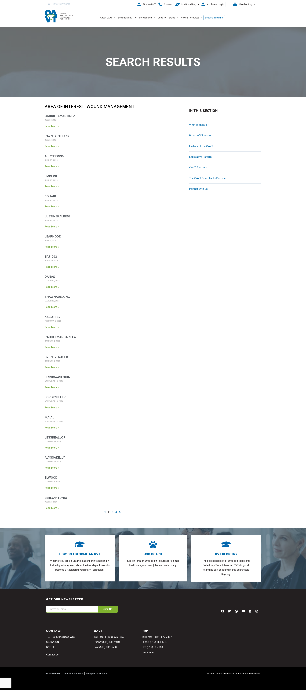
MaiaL (49, 417)
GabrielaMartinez (60, 116)
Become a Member (214, 17)
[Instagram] (257, 611)
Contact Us (52, 654)
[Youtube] (243, 611)
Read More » (52, 126)
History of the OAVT (201, 146)
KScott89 (52, 317)
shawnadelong (57, 297)
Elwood (51, 477)
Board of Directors (200, 135)
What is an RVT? (198, 124)
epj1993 (51, 256)
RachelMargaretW (60, 337)
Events (171, 17)
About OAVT (106, 17)
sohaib (50, 196)
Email (49, 603)
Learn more (148, 652)
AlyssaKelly (55, 457)
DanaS (50, 277)
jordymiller (55, 397)
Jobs (160, 17)
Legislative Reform (200, 156)
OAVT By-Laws (198, 167)
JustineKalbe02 (57, 216)
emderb (51, 176)
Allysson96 (54, 156)
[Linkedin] (250, 611)
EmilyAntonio (56, 498)
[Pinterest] (236, 611)
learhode (53, 236)
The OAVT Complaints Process (207, 178)
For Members (145, 17)
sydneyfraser (56, 357)
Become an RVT (126, 17)
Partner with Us (198, 188)
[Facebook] (222, 611)
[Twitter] (229, 611)
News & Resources (190, 17)
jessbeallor (55, 437)
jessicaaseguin (57, 377)
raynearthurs (57, 136)
